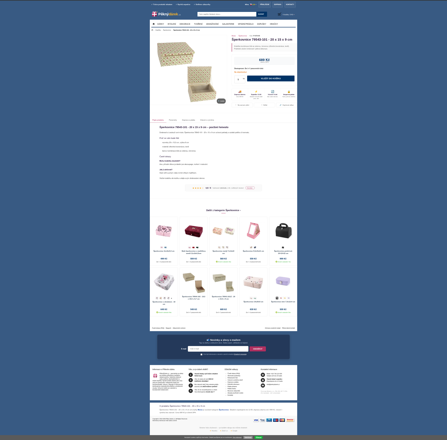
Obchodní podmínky (234, 376)
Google (234, 431)
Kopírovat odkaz (287, 105)
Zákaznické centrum (179, 328)
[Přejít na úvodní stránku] (152, 30)
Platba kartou (232, 388)
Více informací (237, 437)
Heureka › (250, 188)
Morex (234, 36)
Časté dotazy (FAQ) (158, 328)
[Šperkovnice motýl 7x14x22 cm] (223, 231)
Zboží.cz (224, 431)
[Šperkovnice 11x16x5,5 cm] (164, 231)
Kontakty (290, 4)
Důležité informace (233, 384)
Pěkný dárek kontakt (288, 328)
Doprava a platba (188, 120)
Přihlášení (264, 4)
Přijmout (258, 437)
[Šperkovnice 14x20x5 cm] (253, 281)
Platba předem (232, 386)
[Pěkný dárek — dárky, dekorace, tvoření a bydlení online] (168, 13)
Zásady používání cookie (235, 393)
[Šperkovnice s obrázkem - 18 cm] (164, 281)
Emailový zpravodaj (240, 354)
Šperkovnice (243, 36)
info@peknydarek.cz (273, 384)
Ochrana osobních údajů (273, 328)
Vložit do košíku (271, 78)
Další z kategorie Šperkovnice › (223, 210)
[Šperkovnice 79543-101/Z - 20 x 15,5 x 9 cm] (223, 281)
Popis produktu (158, 120)
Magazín (168, 328)
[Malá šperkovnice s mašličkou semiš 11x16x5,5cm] (193, 231)
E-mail (183, 349)
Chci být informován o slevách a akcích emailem (225, 354)
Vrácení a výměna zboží (235, 380)
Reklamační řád (233, 378)
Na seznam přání (242, 105)
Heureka (213, 431)
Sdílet (264, 105)
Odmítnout (248, 437)
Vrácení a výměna (207, 120)
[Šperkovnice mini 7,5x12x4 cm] (283, 281)
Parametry (173, 120)
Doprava (277, 4)
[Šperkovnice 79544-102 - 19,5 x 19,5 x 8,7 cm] (193, 281)
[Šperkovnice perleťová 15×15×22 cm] (283, 231)
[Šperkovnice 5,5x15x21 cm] (253, 231)
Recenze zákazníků (234, 391)
